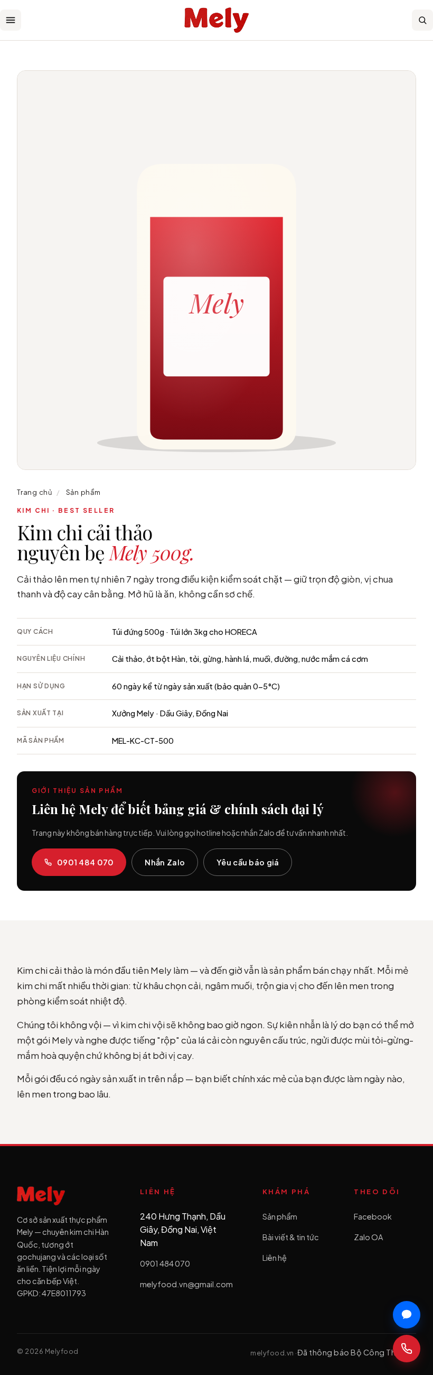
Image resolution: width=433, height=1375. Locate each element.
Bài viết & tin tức (290, 1237)
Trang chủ (34, 492)
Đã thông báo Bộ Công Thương (357, 1352)
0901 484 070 (85, 862)
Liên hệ (274, 1257)
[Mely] (216, 20)
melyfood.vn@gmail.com (186, 1284)
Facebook (373, 1216)
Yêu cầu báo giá (247, 862)
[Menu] (10, 20)
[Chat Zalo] (406, 1314)
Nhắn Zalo (165, 862)
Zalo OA (368, 1237)
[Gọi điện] (406, 1348)
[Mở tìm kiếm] (422, 20)
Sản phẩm (83, 492)
